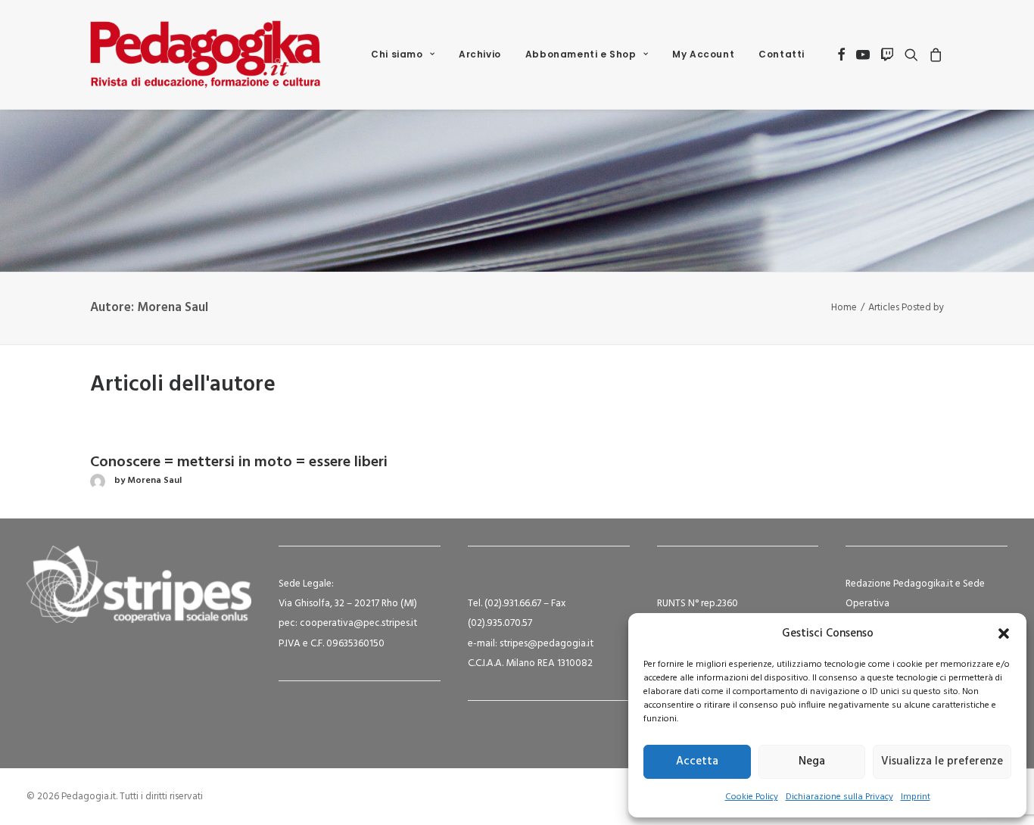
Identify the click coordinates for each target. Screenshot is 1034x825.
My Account (703, 54)
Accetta (697, 761)
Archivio (480, 54)
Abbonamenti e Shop (581, 54)
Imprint (915, 797)
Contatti (781, 54)
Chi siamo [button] (396, 54)
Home (844, 308)
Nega (812, 761)
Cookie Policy (751, 797)
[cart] (933, 54)
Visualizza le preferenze (942, 761)
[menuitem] (402, 54)
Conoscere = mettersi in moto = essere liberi (239, 462)
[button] (1003, 633)
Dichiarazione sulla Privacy (839, 797)
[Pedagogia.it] (205, 54)
